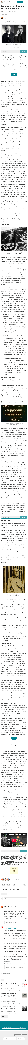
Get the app (20, 1038)
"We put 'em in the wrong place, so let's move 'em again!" (10, 986)
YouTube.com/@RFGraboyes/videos (10, 864)
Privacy (16, 1034)
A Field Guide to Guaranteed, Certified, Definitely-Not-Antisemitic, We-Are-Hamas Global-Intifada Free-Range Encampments (9, 995)
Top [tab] (2, 980)
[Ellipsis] (26, 906)
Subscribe (20, 2)
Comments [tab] (4, 894)
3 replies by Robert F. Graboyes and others (15, 967)
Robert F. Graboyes (8, 17)
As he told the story (12, 794)
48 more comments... (5, 973)
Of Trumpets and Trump (8, 1006)
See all (4, 1016)
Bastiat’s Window (10, 861)
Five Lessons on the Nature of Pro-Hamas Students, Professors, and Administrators (9, 999)
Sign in (25, 2)
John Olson (6, 906)
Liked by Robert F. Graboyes (11, 908)
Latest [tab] (6, 980)
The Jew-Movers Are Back (8, 984)
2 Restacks (17, 879)
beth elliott (6, 927)
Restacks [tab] (10, 894)
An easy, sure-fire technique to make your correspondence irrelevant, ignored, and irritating (10, 1009)
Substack (7, 1042)
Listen (25, 17)
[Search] (25, 980)
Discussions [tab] (11, 980)
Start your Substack (10, 1038)
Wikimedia (18, 253)
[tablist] (7, 894)
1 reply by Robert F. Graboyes (12, 922)
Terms (19, 1034)
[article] (14, 987)
